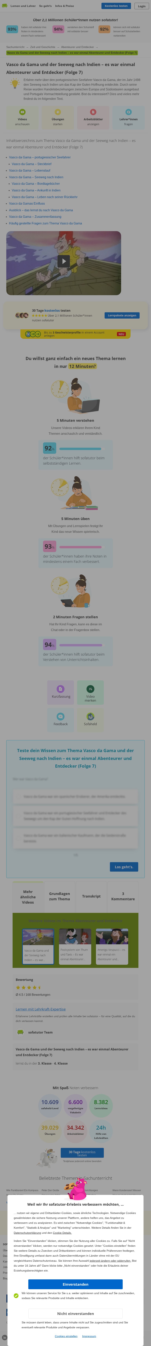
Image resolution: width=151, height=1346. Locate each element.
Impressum (89, 1336)
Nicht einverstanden (75, 1313)
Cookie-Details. (62, 1232)
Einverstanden (75, 1284)
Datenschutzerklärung (27, 1232)
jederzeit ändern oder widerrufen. (110, 1260)
